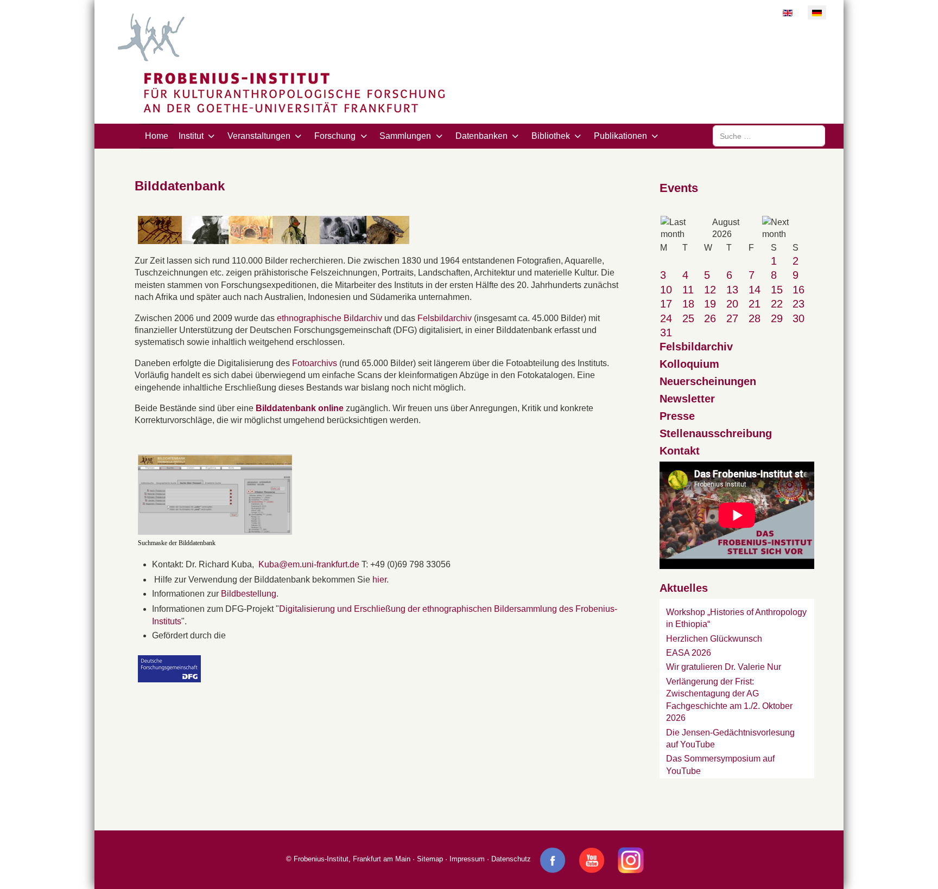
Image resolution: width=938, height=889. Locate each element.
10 (666, 290)
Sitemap (430, 859)
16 (798, 290)
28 (754, 318)
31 (666, 332)
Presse (677, 416)
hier (379, 579)
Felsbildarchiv (445, 318)
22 (777, 304)
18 (688, 304)
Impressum (467, 859)
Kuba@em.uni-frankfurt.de (308, 564)
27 (732, 318)
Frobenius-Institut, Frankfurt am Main (352, 859)
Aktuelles (684, 588)
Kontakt (680, 451)
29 (777, 318)
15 (777, 290)
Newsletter (687, 399)
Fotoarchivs (315, 363)
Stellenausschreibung (716, 433)
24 (666, 318)
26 (710, 318)
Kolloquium (689, 364)
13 (732, 290)
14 (754, 290)
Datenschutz (511, 859)
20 (732, 304)
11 (688, 290)
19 (710, 304)
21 (754, 304)
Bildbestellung (248, 593)
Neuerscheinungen (708, 381)
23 (798, 304)
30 (798, 318)
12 (710, 290)
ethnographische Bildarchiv (329, 318)
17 (666, 304)
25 (688, 318)
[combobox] (769, 135)
